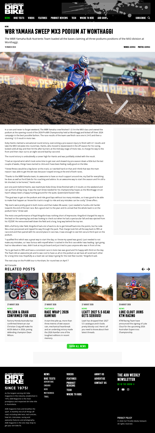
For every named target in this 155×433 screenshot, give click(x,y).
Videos (31, 18)
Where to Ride (87, 18)
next (148, 269)
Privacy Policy (124, 417)
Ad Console (10, 265)
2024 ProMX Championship (50, 132)
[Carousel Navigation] (145, 269)
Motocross (49, 393)
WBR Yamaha (50, 129)
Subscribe (141, 18)
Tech (74, 18)
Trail (46, 396)
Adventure (49, 381)
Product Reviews (59, 18)
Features (42, 18)
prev (143, 269)
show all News (77, 346)
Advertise (99, 378)
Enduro (47, 385)
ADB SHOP (102, 18)
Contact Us (100, 382)
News (7, 18)
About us (99, 374)
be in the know (124, 384)
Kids (46, 389)
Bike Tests (19, 18)
